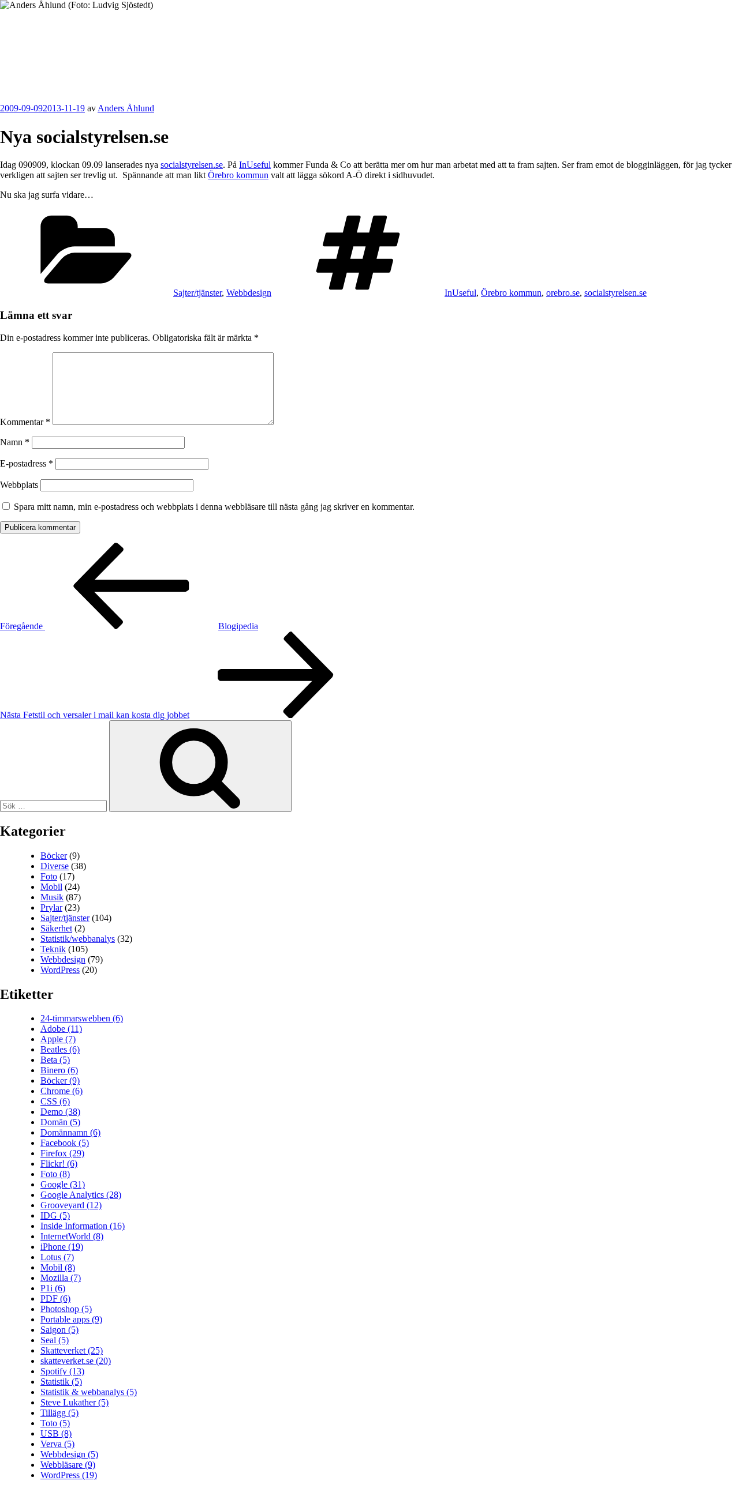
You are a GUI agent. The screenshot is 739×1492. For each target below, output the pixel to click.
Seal (54, 1340)
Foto (48, 876)
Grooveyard (71, 1205)
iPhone (61, 1247)
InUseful (255, 165)
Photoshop (66, 1309)
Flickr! (58, 1163)
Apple (58, 1039)
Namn (14, 442)
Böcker (53, 855)
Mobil (51, 887)
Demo (60, 1112)
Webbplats (19, 485)
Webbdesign (248, 293)
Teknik (53, 949)
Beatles (60, 1049)
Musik (52, 897)
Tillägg (59, 1413)
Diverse (54, 866)
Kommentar (25, 422)
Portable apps (71, 1319)
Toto (55, 1423)
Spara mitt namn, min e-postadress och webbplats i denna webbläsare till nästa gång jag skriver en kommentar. (214, 507)
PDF (55, 1298)
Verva (57, 1444)
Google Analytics (80, 1195)
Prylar (51, 907)
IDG (55, 1215)
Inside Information (82, 1226)
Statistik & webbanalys (88, 1392)
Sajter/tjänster (197, 293)
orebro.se (563, 293)
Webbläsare (67, 1465)
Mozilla (60, 1278)
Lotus (57, 1257)
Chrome (61, 1091)
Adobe (61, 1028)
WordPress (60, 970)
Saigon (59, 1330)
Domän (60, 1122)
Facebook (64, 1143)
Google (62, 1184)
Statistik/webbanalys (77, 939)
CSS (55, 1101)
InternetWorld (71, 1236)
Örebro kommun (238, 175)
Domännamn (70, 1132)
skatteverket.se (75, 1361)
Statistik (61, 1381)
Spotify (62, 1371)
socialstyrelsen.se (192, 165)
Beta (55, 1060)
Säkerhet (56, 928)
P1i (52, 1288)
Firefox (62, 1153)
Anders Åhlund (66, 44)
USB (56, 1433)
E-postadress (26, 463)
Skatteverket (71, 1350)
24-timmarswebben (81, 1018)
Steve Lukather (74, 1402)
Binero (59, 1070)
